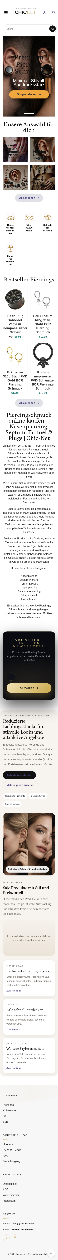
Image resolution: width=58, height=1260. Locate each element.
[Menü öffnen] (6, 12)
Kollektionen (10, 1110)
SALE (6, 1116)
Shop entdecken (32, 94)
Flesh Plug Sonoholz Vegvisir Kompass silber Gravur (15, 324)
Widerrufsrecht (11, 1195)
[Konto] (44, 12)
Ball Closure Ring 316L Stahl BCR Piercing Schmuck (43, 324)
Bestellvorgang (11, 1161)
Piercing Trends (12, 1150)
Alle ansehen (27, 197)
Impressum (9, 1200)
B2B (5, 1121)
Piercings (8, 1105)
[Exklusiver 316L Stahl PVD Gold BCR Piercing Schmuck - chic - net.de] (15, 355)
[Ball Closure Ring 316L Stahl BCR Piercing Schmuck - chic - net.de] (42, 299)
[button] (29, 113)
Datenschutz (10, 1183)
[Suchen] (52, 28)
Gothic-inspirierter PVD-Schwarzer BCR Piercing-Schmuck (43, 380)
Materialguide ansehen (20, 785)
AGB (5, 1189)
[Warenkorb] (53, 12)
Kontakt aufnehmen (22, 1229)
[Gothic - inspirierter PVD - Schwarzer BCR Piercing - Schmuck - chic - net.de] (42, 355)
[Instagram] (15, 1237)
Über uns (8, 1144)
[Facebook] (6, 1237)
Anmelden (27, 688)
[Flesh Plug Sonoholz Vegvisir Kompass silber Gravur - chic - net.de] (15, 299)
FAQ (5, 1155)
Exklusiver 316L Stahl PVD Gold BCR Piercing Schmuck (15, 380)
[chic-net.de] (25, 12)
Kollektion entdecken (19, 775)
